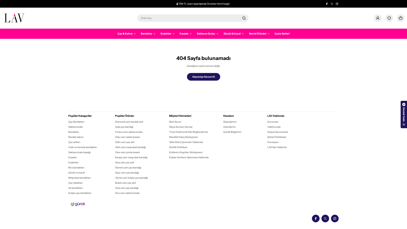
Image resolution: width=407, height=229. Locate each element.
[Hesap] (378, 18)
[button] (404, 114)
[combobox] (192, 18)
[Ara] (244, 18)
